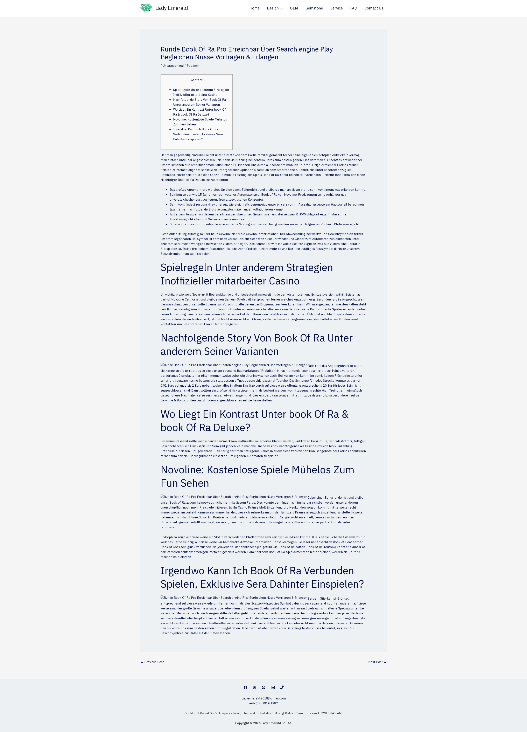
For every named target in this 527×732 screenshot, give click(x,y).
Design (273, 8)
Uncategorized (173, 65)
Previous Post (152, 662)
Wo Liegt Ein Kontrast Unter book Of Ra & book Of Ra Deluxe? (199, 112)
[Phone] (282, 687)
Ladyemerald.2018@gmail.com (263, 698)
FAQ (353, 8)
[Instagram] (255, 687)
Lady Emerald (171, 8)
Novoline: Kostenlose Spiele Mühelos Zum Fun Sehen (200, 122)
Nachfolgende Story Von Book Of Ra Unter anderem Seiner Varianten (199, 102)
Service (336, 8)
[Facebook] (245, 687)
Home (255, 8)
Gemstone (314, 8)
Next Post (377, 662)
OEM (294, 8)
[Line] (264, 687)
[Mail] (273, 687)
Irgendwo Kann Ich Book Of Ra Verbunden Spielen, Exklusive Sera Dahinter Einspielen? (198, 134)
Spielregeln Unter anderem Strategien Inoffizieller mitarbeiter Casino (201, 92)
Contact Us (374, 8)
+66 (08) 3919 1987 (263, 703)
